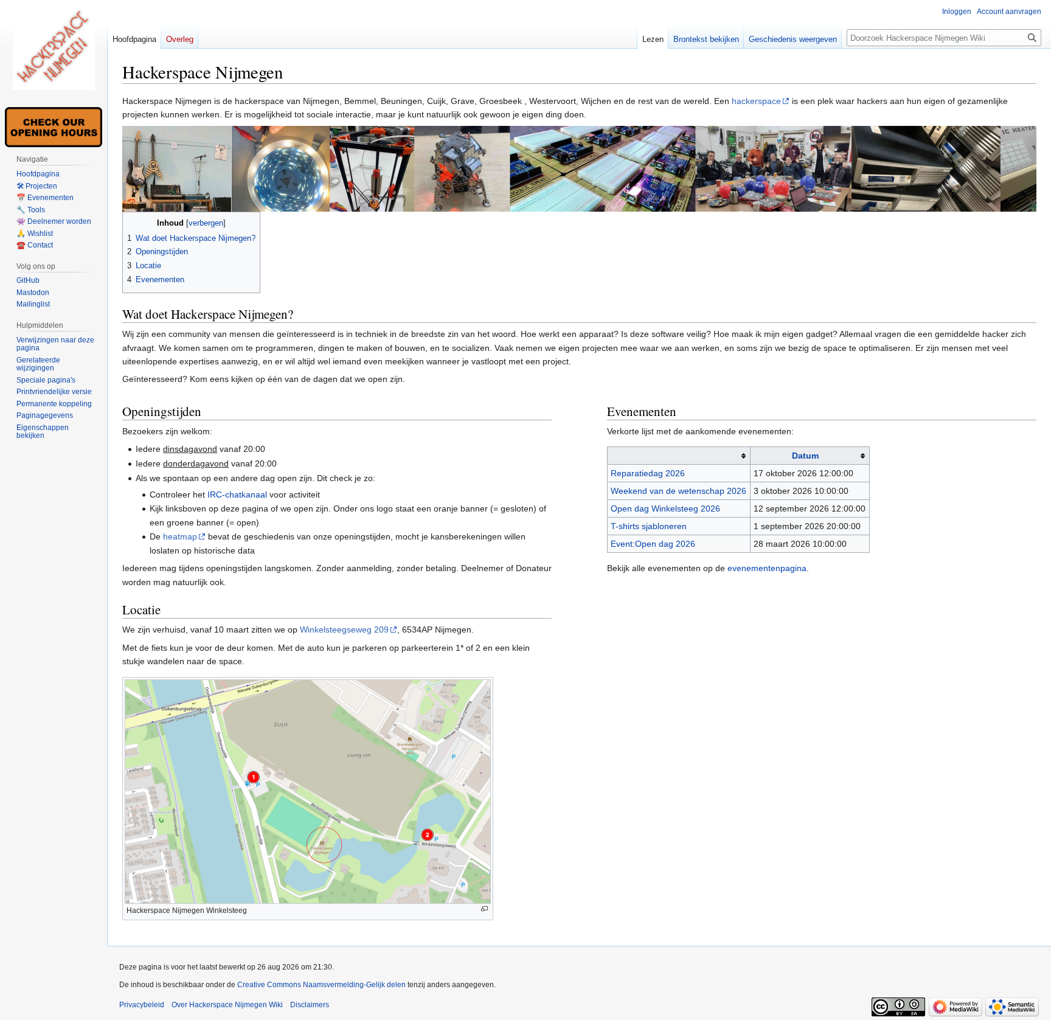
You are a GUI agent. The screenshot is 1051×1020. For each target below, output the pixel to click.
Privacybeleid (141, 1005)
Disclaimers (309, 1005)
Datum (805, 455)
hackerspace (756, 101)
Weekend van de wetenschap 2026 (678, 491)
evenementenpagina (766, 568)
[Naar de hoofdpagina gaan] (53, 48)
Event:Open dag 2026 (653, 544)
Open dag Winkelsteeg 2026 (665, 508)
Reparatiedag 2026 (648, 473)
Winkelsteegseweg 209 (344, 629)
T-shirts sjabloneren (649, 526)
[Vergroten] (484, 909)
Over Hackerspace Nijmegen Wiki (227, 1005)
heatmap (180, 536)
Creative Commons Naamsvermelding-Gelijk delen (321, 984)
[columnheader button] (678, 456)
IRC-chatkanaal (237, 494)
